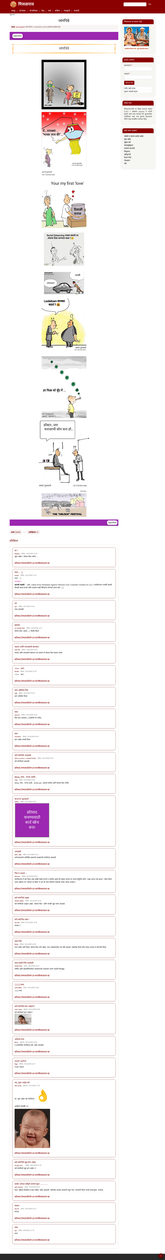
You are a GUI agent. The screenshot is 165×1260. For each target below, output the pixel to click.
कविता (57, 10)
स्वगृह (13, 10)
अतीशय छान (19, 1039)
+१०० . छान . (20, 668)
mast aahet (20, 1061)
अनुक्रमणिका (17, 36)
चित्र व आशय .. (21, 873)
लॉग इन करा (33, 563)
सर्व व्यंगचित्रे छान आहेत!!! (25, 1006)
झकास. (18, 625)
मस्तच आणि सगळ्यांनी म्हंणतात (27, 646)
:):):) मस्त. (20, 984)
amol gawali (20, 27)
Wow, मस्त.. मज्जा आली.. (26, 777)
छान (16, 733)
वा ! (16, 550)
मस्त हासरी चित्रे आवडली (24, 962)
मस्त (16, 712)
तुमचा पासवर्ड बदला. (131, 91)
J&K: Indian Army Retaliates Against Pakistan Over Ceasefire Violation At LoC (59, 585)
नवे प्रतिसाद (33, 10)
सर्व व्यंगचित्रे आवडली (23, 755)
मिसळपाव (26, 4)
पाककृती (67, 10)
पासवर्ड (126, 74)
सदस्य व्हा (46, 563)
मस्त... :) (19, 572)
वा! (16, 603)
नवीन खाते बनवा (129, 88)
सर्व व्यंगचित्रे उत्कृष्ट (22, 897)
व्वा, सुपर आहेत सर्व (22, 1082)
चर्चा (49, 10)
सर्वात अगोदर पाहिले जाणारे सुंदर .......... (31, 1184)
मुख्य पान (12, 15)
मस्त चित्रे (18, 941)
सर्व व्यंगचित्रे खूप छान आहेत (25, 1162)
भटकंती (76, 10)
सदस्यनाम (127, 65)
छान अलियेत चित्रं (21, 690)
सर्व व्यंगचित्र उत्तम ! (22, 919)
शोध (149, 4)
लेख (42, 10)
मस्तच (17, 1205)
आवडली (18, 851)
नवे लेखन (22, 10)
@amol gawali (22, 798)
